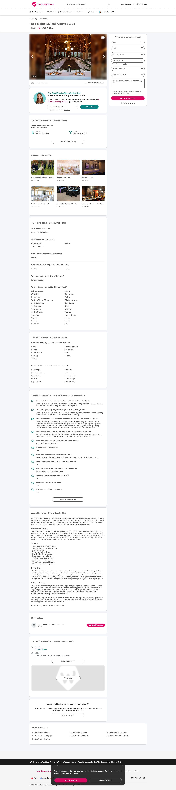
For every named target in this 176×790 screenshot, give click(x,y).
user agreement (134, 91)
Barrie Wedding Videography (42, 736)
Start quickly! (89, 107)
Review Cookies (105, 780)
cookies (77, 774)
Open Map (68, 678)
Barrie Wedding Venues (40, 732)
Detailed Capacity (66, 141)
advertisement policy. (121, 93)
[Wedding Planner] (39, 100)
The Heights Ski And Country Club (50, 624)
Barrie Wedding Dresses (78, 732)
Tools (92, 12)
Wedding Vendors (66, 12)
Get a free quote (129, 98)
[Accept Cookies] (122, 765)
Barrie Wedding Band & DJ (79, 736)
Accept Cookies (71, 780)
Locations (127, 771)
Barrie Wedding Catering (41, 739)
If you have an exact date (59, 110)
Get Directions (66, 661)
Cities (51, 12)
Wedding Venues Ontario (66, 762)
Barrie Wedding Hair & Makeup (117, 736)
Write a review (66, 715)
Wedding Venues (37, 12)
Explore (81, 12)
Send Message (97, 625)
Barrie (33, 28)
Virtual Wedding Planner (109, 12)
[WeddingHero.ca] (43, 4)
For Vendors (143, 4)
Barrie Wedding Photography (117, 732)
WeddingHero (35, 762)
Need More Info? (66, 499)
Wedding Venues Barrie (39, 19)
